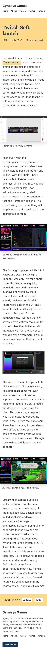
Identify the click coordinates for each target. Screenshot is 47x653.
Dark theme (10, 644)
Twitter (31, 11)
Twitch (22, 11)
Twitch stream (11, 62)
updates (27, 600)
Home (5, 11)
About (14, 11)
